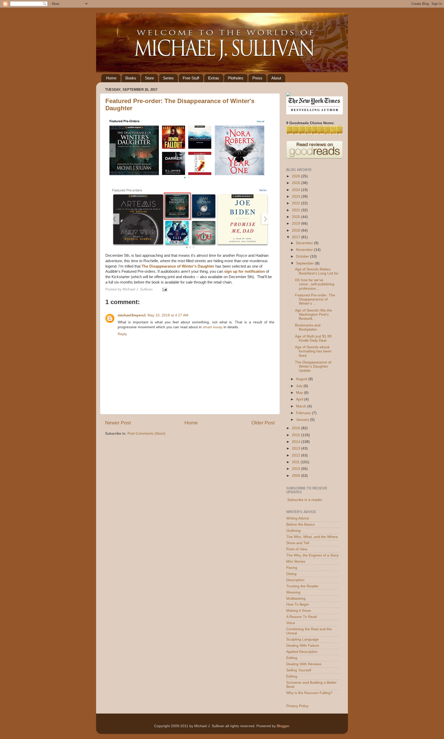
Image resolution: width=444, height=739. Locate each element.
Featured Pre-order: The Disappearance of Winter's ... (315, 299)
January (303, 420)
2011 (296, 462)
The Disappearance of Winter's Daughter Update (313, 366)
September (305, 263)
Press (257, 78)
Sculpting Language (302, 639)
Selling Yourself (298, 670)
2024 (296, 190)
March (301, 406)
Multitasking (296, 598)
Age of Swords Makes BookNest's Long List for (316, 271)
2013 (296, 448)
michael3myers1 (132, 315)
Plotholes (235, 78)
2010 (296, 469)
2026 (296, 176)
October (303, 256)
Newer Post (118, 422)
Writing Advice (297, 518)
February (304, 413)
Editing (291, 658)
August (302, 379)
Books (130, 78)
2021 (296, 210)
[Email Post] (164, 289)
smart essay (213, 327)
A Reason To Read (301, 617)
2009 (296, 476)
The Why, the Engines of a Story (312, 555)
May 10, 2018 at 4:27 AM (167, 315)
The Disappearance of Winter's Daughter (178, 266)
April (300, 399)
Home (111, 78)
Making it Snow (298, 611)
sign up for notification (244, 271)
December (305, 243)
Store (149, 78)
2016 (296, 428)
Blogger (283, 726)
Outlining (293, 531)
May (300, 393)
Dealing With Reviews (303, 664)
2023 (296, 196)
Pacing (291, 568)
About (276, 78)
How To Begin (297, 604)
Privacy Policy (297, 706)
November (305, 250)
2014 (296, 442)
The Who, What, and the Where (312, 537)
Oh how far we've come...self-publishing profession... (314, 284)
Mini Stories (295, 561)
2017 (296, 237)
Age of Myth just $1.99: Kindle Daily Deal (313, 338)
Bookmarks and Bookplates (307, 327)
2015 (296, 435)
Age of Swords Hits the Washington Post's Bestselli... (313, 314)
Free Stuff (191, 78)
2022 (296, 203)
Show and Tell (297, 543)
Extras (213, 78)
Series (168, 78)
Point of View (296, 549)
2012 (296, 455)
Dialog (291, 574)
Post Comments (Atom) (146, 433)
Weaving (293, 592)
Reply (122, 334)
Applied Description (302, 652)
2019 (296, 223)
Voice (290, 623)
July (299, 386)
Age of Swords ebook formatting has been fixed (313, 351)
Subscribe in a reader (304, 500)
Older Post (263, 422)
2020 (296, 217)
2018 (296, 230)
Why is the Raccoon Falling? (309, 693)
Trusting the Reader (302, 586)
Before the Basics (300, 524)
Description (295, 580)
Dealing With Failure (302, 645)
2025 (296, 183)
